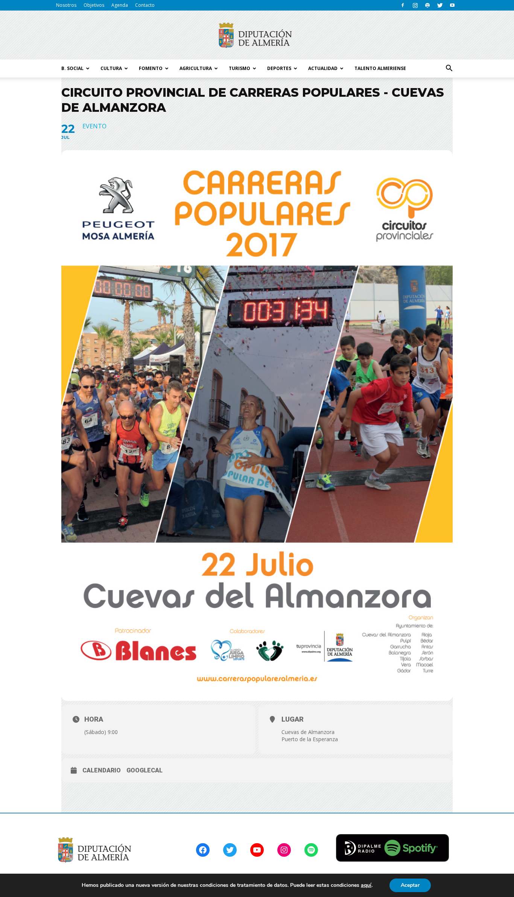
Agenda (119, 5)
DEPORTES (279, 68)
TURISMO (239, 68)
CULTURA (111, 68)
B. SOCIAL (72, 68)
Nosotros (66, 5)
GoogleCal (144, 770)
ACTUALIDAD (323, 68)
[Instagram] (415, 5)
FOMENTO (151, 68)
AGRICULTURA (195, 68)
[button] (449, 68)
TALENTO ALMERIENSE (380, 68)
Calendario (101, 770)
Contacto (145, 5)
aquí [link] (366, 885)
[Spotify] (427, 5)
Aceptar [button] (410, 885)
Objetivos (94, 5)
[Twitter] (440, 5)
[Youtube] (452, 5)
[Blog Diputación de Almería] (257, 35)
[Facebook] (402, 5)
